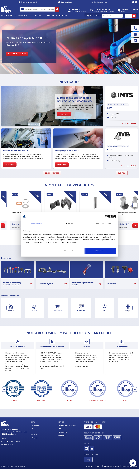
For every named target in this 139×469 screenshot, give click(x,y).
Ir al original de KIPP (17, 54)
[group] (69, 46)
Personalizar (68, 251)
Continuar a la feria (128, 123)
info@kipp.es (8, 444)
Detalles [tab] (69, 224)
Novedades (36, 426)
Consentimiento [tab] (37, 224)
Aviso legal (89, 466)
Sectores (63, 15)
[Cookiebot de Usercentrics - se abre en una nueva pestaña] (106, 216)
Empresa (37, 15)
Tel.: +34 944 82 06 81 (11, 441)
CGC (99, 466)
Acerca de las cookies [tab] (102, 224)
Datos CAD (63, 432)
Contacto (62, 435)
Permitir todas (100, 251)
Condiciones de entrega (67, 426)
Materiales (63, 429)
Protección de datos (111, 466)
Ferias (34, 429)
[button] (4, 205)
